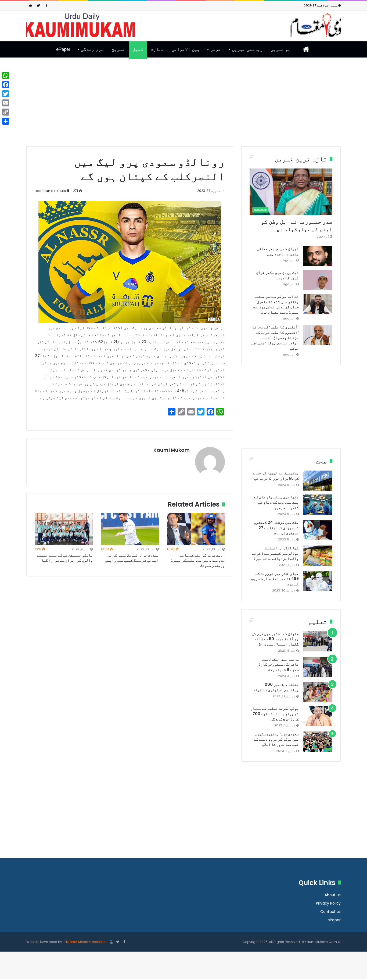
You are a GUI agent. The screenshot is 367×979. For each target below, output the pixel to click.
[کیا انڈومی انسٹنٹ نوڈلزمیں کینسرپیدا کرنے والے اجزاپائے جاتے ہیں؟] (317, 556)
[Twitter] (38, 5)
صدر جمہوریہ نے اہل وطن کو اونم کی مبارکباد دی (296, 225)
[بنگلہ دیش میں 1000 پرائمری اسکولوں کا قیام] (317, 692)
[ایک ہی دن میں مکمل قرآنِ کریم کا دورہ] (317, 280)
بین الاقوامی (186, 49)
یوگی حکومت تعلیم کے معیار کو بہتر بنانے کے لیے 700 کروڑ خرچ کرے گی (274, 714)
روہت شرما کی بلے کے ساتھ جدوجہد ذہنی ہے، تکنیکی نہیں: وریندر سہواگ (198, 560)
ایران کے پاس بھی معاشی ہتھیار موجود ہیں (278, 251)
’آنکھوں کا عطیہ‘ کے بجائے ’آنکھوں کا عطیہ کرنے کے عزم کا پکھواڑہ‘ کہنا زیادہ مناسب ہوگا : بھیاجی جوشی (275, 337)
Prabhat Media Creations (84, 941)
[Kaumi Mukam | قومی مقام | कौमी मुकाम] (183, 25)
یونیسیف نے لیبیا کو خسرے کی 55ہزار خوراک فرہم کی (276, 475)
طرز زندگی (92, 49)
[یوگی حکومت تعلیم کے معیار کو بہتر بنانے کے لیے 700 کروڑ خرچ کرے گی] (317, 716)
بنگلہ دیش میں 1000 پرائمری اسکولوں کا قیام (276, 687)
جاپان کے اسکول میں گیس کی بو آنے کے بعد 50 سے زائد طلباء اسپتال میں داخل (275, 639)
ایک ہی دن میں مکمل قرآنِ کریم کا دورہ (277, 275)
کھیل (137, 49)
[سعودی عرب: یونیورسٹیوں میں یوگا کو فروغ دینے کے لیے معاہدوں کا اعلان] (317, 741)
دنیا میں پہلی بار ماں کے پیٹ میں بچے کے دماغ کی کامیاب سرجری (276, 502)
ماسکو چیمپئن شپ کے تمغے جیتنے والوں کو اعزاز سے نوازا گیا (65, 558)
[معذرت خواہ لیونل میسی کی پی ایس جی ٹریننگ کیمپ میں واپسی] (130, 529)
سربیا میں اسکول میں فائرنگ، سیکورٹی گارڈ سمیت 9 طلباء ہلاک (278, 664)
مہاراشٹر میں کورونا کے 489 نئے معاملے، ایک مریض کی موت (275, 579)
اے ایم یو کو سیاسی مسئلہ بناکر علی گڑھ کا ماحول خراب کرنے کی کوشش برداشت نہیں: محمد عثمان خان (276, 304)
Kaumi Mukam (171, 450)
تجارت (157, 49)
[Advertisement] (183, 106)
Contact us (330, 911)
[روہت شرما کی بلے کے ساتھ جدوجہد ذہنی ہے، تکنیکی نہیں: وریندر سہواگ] (196, 529)
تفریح (118, 49)
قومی (215, 49)
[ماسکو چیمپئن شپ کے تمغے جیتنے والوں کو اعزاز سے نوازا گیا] (64, 529)
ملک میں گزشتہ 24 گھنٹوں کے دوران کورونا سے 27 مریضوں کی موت (276, 528)
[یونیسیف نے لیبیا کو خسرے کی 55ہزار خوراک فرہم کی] (317, 481)
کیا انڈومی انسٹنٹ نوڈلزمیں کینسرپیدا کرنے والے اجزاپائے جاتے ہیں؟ (275, 553)
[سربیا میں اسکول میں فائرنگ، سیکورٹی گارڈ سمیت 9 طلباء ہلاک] (317, 667)
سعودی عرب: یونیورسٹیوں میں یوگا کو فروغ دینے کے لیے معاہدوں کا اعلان (276, 739)
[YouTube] (30, 5)
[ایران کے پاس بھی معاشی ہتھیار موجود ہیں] (317, 256)
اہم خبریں (282, 49)
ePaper (63, 49)
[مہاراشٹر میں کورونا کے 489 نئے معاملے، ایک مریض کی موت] (317, 581)
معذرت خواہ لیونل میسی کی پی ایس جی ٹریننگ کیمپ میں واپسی (132, 558)
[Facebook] (46, 5)
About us (333, 895)
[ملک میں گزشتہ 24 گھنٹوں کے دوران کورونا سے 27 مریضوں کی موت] (317, 530)
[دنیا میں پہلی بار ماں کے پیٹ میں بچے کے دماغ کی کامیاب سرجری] (317, 504)
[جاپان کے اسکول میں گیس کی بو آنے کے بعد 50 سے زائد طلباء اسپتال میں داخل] (317, 641)
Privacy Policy (328, 903)
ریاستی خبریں (247, 49)
